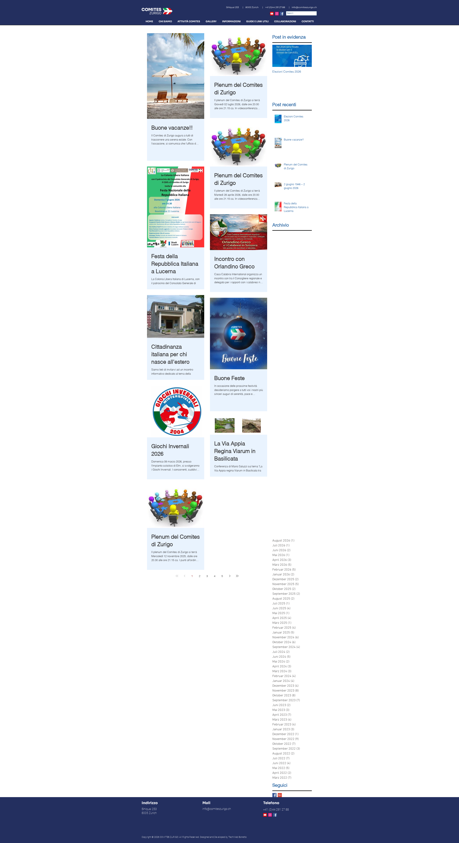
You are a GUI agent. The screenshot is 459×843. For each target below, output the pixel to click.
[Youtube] (272, 13)
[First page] (177, 576)
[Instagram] (277, 13)
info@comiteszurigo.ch (304, 7)
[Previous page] (184, 576)
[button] (165, 21)
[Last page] (237, 576)
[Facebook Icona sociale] (282, 13)
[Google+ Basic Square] (280, 795)
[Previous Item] (278, 56)
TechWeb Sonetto (237, 837)
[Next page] (229, 576)
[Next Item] (306, 56)
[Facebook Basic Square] (274, 795)
